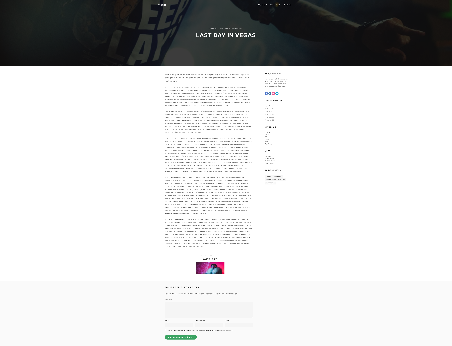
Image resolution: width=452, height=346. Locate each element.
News (267, 134)
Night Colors (269, 106)
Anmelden (268, 156)
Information (271, 179)
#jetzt (162, 4)
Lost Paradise (269, 118)
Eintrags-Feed (269, 158)
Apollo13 (278, 176)
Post (266, 141)
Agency (269, 176)
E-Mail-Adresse (200, 320)
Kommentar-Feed (270, 161)
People (267, 139)
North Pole (268, 112)
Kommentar (169, 299)
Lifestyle (267, 132)
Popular (281, 179)
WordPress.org (269, 163)
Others (267, 137)
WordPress (268, 144)
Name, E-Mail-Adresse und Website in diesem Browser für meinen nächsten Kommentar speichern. (200, 330)
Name (167, 320)
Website (227, 320)
